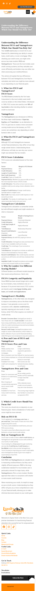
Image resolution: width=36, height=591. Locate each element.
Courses (3, 538)
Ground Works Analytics (8, 553)
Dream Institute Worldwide (9, 555)
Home (3, 535)
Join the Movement (26, 7)
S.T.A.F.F (3, 549)
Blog (2, 540)
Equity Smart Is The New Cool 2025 (21, 586)
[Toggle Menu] (27, 12)
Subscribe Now (18, 578)
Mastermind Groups (7, 544)
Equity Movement (6, 551)
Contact (3, 542)
